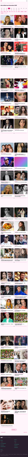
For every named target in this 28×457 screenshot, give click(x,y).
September (22, 11)
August (19, 11)
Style (15, 441)
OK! (1, 0)
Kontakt (12, 454)
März (7, 11)
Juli (16, 11)
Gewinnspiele (16, 444)
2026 (1, 8)
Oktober (25, 11)
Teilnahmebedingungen (25, 454)
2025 (4, 8)
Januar (1, 11)
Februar (4, 11)
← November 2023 (3, 432)
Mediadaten (15, 454)
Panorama (16, 447)
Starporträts (3, 446)
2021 (13, 8)
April (9, 11)
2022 (11, 8)
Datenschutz (6, 454)
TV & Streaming (3, 443)
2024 (6, 8)
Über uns (21, 454)
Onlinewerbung (18, 454)
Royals (15, 439)
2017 (23, 8)
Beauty (15, 442)
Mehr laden (14, 429)
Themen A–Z (2, 450)
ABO (1, 454)
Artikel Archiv (3, 454)
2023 (9, 8)
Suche (1, 451)
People (2, 440)
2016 (26, 8)
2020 (16, 8)
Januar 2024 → (25, 432)
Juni (14, 11)
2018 (21, 8)
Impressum (10, 454)
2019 (18, 8)
